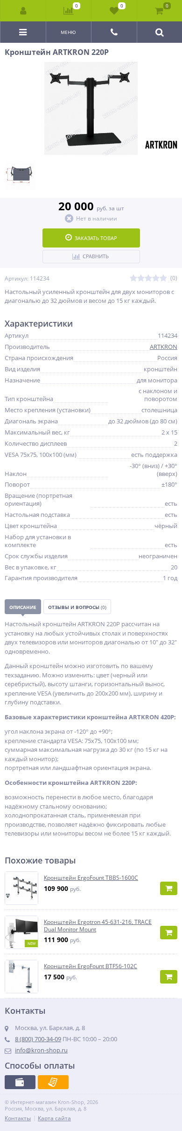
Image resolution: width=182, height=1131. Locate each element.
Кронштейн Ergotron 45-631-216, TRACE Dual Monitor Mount (98, 925)
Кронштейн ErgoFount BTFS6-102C (90, 966)
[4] (156, 278)
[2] (141, 278)
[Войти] (23, 10)
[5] (163, 278)
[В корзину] (168, 888)
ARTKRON (163, 346)
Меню (68, 32)
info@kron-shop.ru (41, 1050)
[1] (133, 278)
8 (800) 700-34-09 (38, 1039)
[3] (148, 278)
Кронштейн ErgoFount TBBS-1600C (91, 878)
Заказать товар (96, 237)
